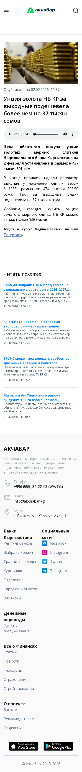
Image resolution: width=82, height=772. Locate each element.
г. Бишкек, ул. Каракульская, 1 (40, 515)
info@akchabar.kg (29, 501)
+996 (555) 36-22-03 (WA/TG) (38, 486)
